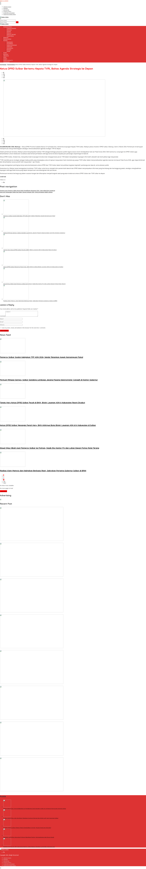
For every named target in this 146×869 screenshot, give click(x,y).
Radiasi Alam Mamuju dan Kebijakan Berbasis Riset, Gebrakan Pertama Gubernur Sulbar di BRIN (30, 301)
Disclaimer (6, 861)
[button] (17, 22)
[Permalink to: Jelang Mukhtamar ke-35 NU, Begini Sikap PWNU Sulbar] (31, 612)
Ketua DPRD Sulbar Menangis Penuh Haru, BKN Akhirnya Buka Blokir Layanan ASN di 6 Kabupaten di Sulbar (33, 267)
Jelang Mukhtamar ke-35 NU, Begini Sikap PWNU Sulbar (15, 613)
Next (4, 483)
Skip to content (4, 1)
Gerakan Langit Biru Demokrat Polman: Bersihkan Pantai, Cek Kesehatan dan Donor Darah (28, 837)
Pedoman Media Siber (9, 865)
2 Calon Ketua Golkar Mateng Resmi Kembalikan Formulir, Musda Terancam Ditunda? (27, 827)
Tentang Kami (7, 858)
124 (4, 481)
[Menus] (0, 2)
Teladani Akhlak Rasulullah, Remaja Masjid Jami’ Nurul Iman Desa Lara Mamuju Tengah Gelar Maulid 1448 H (30, 542)
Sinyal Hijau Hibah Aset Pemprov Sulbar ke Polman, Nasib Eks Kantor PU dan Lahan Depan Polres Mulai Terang (34, 284)
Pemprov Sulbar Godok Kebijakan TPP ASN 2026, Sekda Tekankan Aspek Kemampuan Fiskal (29, 216)
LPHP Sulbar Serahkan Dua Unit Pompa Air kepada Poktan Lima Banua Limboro (22, 649)
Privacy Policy (7, 862)
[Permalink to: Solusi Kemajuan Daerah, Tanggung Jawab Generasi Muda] (31, 576)
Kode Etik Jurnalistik (9, 864)
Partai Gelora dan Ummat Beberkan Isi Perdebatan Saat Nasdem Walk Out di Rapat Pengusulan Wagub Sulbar (31, 756)
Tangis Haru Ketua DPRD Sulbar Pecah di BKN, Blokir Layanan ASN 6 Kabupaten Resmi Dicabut (30, 250)
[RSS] (4, 182)
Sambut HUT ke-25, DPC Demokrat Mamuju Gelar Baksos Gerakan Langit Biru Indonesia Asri (29, 847)
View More (3, 491)
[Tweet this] (4, 74)
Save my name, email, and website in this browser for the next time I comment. (24, 328)
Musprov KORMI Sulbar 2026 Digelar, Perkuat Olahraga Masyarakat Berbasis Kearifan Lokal (25, 685)
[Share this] (3, 73)
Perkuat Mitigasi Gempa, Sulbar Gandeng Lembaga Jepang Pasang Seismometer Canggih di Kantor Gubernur (34, 233)
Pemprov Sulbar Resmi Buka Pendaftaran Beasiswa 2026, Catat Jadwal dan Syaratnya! (27, 190)
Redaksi (5, 859)
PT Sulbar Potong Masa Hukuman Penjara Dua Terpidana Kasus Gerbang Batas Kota (24, 721)
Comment (2, 316)
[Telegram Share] (4, 76)
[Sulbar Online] (4, 17)
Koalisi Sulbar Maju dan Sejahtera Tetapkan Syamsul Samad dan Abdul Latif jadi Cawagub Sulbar (27, 792)
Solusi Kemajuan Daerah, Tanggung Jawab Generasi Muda (16, 578)
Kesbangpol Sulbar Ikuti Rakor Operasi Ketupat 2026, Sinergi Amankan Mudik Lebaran (26, 192)
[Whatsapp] (4, 77)
